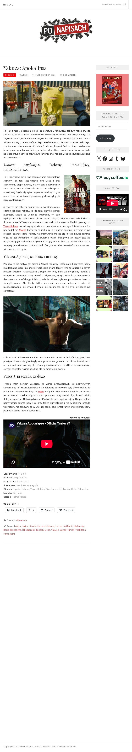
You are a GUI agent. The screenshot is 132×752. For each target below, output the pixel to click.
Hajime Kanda (29, 526)
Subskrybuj (105, 138)
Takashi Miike (43, 529)
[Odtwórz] (100, 209)
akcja (18, 526)
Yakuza (55, 529)
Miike (41, 391)
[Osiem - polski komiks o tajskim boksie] (121, 271)
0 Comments (70, 75)
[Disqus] (46, 595)
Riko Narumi (28, 529)
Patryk (24, 75)
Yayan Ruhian (10, 226)
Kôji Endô (68, 526)
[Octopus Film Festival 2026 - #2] (104, 304)
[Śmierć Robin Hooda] (121, 287)
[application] (112, 203)
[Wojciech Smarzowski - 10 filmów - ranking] (104, 287)
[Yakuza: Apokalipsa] (46, 102)
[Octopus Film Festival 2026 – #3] (104, 254)
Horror (58, 526)
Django (22, 229)
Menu (10, 4)
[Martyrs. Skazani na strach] (104, 271)
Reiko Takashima (12, 529)
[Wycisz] (122, 209)
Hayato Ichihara (45, 526)
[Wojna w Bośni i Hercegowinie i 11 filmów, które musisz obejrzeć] (121, 254)
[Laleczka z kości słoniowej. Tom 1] (121, 238)
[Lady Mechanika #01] (121, 304)
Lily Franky (79, 526)
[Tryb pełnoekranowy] (126, 209)
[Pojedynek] (104, 238)
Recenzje (9, 75)
